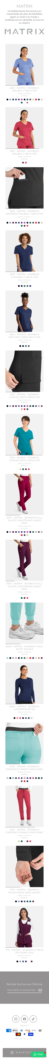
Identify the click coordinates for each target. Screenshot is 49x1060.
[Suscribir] (40, 990)
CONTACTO (24, 1026)
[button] (38, 1054)
